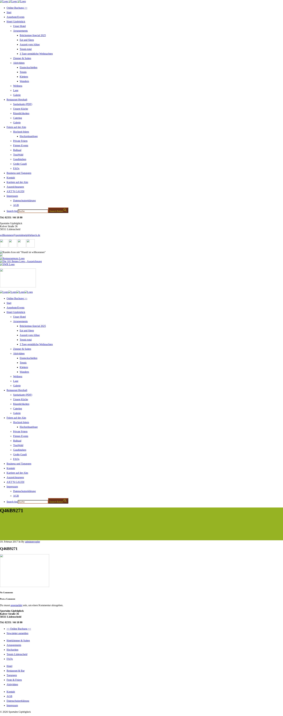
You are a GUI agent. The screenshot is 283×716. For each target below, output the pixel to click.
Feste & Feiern (14, 679)
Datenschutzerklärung (18, 700)
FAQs (10, 658)
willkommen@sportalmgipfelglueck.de (20, 235)
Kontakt (11, 691)
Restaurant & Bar (16, 670)
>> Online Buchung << (19, 628)
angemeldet (16, 605)
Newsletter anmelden (17, 633)
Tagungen (12, 675)
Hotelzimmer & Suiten (18, 640)
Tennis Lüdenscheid (17, 654)
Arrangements (14, 645)
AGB (9, 696)
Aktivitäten (12, 684)
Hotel (9, 666)
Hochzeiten (12, 649)
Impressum (12, 705)
